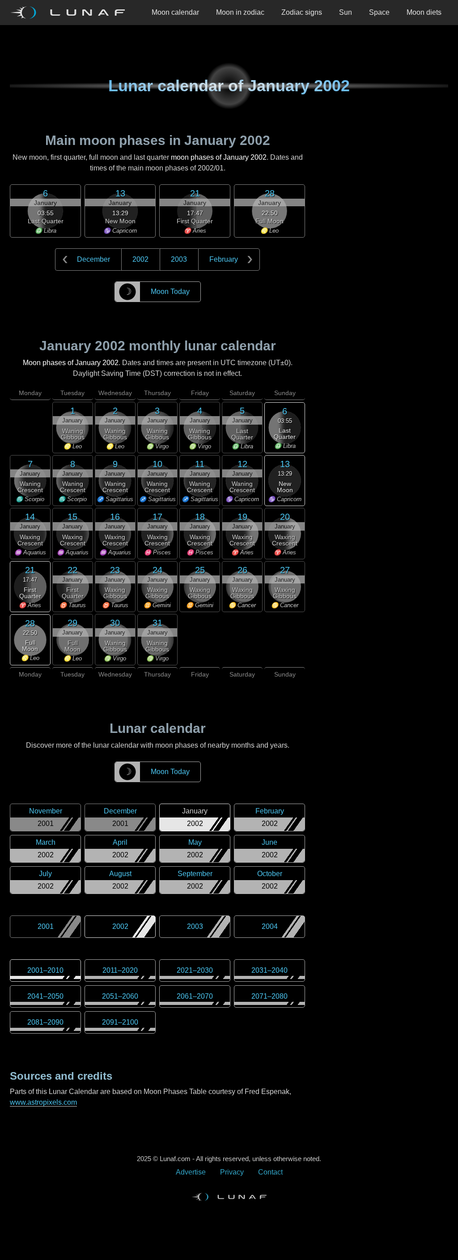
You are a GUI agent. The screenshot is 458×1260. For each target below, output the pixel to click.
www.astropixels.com (43, 1102)
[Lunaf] (71, 12)
